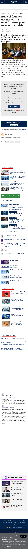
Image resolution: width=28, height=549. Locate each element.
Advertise (10, 522)
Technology (14, 13)
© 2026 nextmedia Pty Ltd (17, 527)
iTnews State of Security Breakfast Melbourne (16, 276)
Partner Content (8, 200)
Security (21, 13)
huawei (7, 141)
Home (2, 13)
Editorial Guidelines (17, 520)
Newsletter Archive (17, 522)
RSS (14, 524)
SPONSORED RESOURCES (10, 231)
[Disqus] (14, 372)
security (12, 141)
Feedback (5, 522)
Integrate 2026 (14, 261)
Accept (23, 536)
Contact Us (5, 520)
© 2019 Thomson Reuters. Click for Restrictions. (10, 137)
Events (5, 257)
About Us (10, 520)
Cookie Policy (20, 545)
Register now (14, 106)
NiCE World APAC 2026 (16, 270)
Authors (23, 520)
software (17, 141)
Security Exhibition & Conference (16, 266)
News (7, 13)
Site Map (23, 522)
